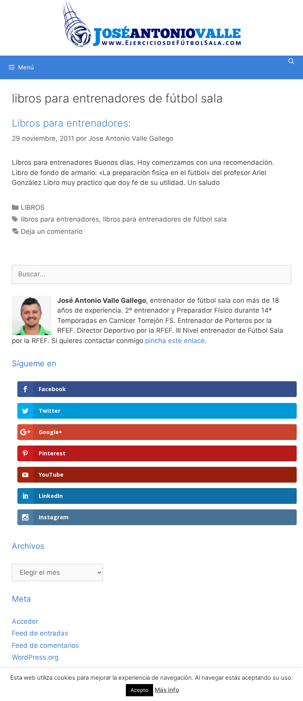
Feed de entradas (40, 633)
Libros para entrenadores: (71, 123)
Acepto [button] (139, 690)
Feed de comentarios (45, 645)
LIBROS (33, 207)
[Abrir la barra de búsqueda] (291, 61)
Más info (167, 690)
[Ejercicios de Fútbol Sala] (151, 23)
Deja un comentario (51, 231)
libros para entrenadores (60, 219)
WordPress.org (35, 657)
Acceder (25, 621)
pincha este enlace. (176, 341)
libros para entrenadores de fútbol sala (165, 219)
